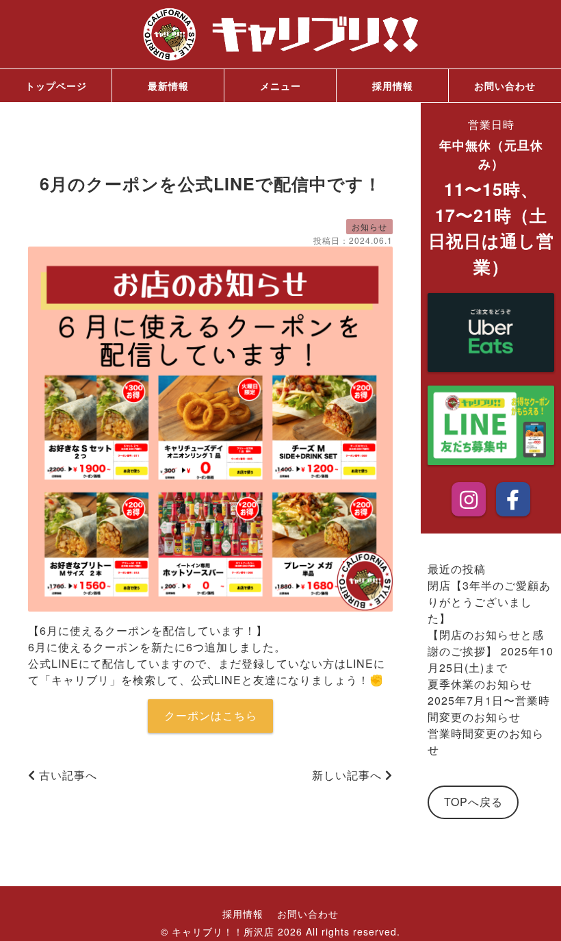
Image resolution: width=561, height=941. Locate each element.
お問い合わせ (505, 85)
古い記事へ (66, 775)
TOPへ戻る (473, 802)
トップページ (56, 85)
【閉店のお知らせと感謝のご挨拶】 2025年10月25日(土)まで (490, 651)
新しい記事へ (348, 775)
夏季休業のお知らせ (480, 684)
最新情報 (168, 85)
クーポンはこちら (210, 715)
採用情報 (392, 85)
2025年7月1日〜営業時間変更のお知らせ (489, 708)
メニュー (280, 85)
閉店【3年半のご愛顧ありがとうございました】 (489, 601)
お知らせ (369, 226)
